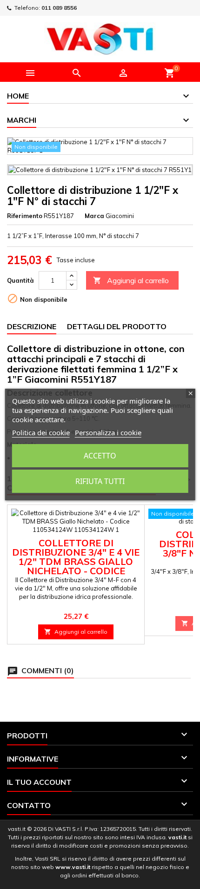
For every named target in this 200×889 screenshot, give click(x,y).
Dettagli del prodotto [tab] (117, 326)
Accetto (100, 456)
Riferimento (24, 215)
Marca (94, 215)
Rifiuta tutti (100, 481)
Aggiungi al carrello (131, 280)
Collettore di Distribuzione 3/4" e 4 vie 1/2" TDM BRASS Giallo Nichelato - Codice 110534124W (76, 561)
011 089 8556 (59, 7)
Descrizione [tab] (31, 326)
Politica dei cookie (41, 432)
